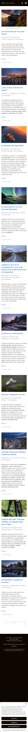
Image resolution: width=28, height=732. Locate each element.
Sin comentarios (19, 39)
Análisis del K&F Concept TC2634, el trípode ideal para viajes (12, 521)
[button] (26, 704)
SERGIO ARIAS (9, 3)
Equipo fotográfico (7, 529)
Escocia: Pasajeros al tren (13, 394)
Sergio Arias (6, 37)
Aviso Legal (22, 729)
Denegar (14, 722)
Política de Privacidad (15, 729)
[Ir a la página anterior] (4, 622)
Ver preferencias (14, 726)
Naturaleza (10, 39)
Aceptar (14, 718)
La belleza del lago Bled (12, 146)
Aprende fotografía (7, 277)
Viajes (4, 39)
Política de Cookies (6, 729)
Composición (17, 277)
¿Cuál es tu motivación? (12, 333)
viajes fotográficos (14, 466)
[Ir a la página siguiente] (24, 625)
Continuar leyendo (8, 62)
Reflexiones (6, 338)
